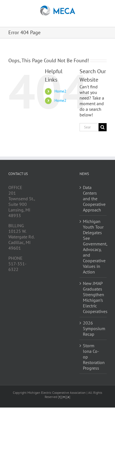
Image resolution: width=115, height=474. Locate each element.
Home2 (60, 91)
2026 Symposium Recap (93, 328)
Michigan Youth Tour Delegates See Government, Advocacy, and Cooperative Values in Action (93, 246)
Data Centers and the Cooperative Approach (93, 199)
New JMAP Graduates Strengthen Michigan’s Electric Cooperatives (93, 297)
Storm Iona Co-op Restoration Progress (93, 357)
